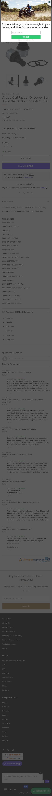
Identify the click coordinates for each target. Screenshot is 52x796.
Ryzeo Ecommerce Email (14, 42)
